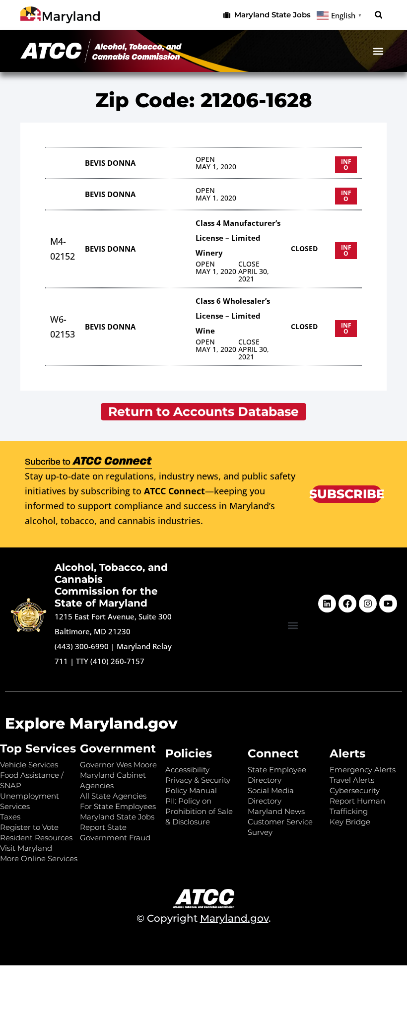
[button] (378, 15)
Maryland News (276, 811)
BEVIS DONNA (110, 163)
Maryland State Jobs (117, 816)
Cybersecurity (355, 790)
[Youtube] (388, 603)
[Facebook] (347, 603)
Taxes (10, 816)
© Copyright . (203, 918)
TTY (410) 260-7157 (110, 661)
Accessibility (187, 769)
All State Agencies (113, 796)
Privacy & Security (197, 780)
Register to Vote (29, 827)
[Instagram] (368, 603)
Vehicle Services (29, 764)
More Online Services (38, 858)
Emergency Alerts (363, 769)
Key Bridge (350, 821)
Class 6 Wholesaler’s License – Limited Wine (233, 316)
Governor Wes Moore (118, 764)
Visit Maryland (26, 848)
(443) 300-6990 (82, 646)
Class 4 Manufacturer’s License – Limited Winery (238, 238)
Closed (304, 248)
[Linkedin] (327, 603)
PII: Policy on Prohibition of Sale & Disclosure (199, 811)
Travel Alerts (352, 780)
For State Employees (118, 806)
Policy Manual (191, 790)
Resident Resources (36, 837)
